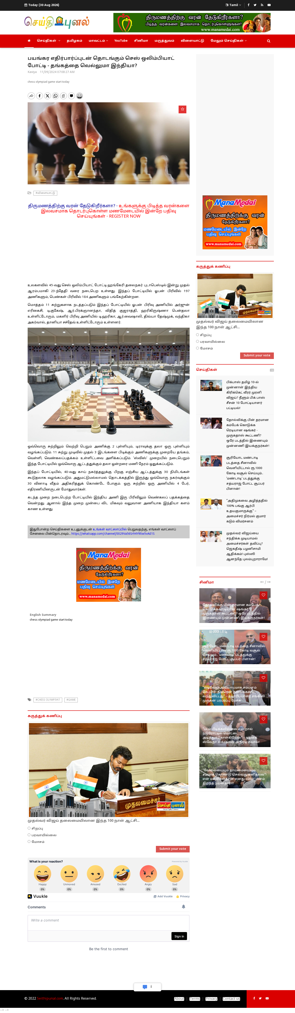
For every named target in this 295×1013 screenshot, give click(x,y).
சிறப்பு (37, 829)
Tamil (233, 5)
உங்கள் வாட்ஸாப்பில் (109, 529)
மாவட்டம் (97, 41)
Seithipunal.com (50, 999)
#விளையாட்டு (45, 193)
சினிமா (141, 41)
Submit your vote (172, 849)
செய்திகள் (47, 41)
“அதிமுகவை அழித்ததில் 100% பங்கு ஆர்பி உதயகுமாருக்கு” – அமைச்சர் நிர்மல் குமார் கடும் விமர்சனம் (247, 511)
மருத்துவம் (164, 41)
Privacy (211, 999)
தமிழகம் (74, 41)
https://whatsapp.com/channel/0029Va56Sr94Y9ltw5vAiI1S (113, 534)
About (179, 999)
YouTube (121, 41)
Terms (195, 999)
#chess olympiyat (48, 700)
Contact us (231, 999)
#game (71, 700)
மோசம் (38, 842)
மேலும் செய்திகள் (227, 41)
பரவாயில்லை (44, 835)
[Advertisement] (109, 249)
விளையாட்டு (192, 41)
